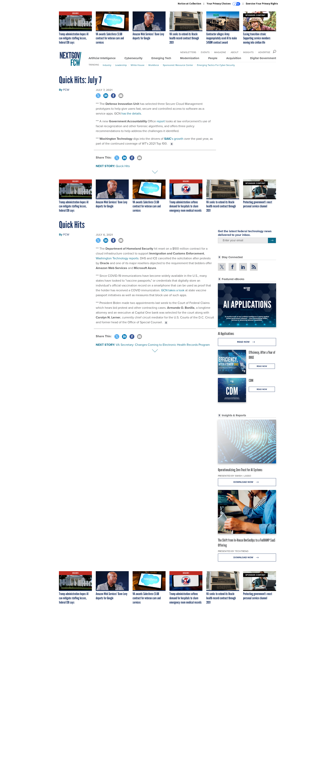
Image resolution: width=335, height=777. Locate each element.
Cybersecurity (133, 58)
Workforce (153, 65)
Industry (107, 65)
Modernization (189, 58)
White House (137, 65)
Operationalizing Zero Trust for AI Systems (240, 469)
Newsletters (188, 52)
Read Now (243, 341)
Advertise (264, 52)
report (161, 121)
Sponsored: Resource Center (178, 65)
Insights (248, 52)
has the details (131, 113)
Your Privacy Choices (219, 3)
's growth (173, 138)
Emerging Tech (161, 58)
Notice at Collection (189, 3)
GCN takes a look (172, 290)
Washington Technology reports (117, 258)
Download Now (243, 482)
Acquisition (233, 58)
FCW (66, 90)
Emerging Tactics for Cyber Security (216, 65)
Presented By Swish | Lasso (234, 475)
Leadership (121, 65)
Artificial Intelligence (102, 58)
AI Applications (226, 333)
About (234, 52)
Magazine (220, 52)
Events (205, 52)
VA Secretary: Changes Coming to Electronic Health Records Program (163, 344)
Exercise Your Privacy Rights (262, 3)
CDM (251, 380)
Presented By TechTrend (233, 551)
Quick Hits (123, 166)
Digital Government (263, 58)
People (212, 58)
